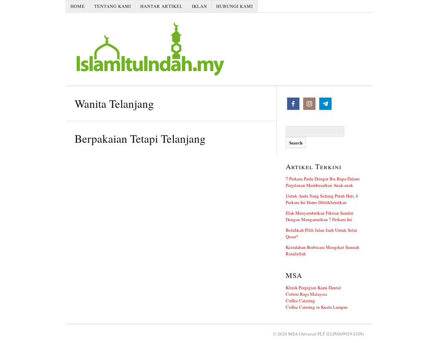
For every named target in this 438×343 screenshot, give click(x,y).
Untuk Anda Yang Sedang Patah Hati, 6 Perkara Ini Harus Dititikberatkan (322, 199)
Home (77, 6)
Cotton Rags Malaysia (306, 294)
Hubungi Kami (234, 6)
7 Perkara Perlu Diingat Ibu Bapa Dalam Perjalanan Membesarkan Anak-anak (322, 182)
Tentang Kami (112, 6)
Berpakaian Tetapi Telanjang (140, 138)
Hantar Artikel (161, 6)
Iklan (199, 6)
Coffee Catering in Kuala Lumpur (317, 307)
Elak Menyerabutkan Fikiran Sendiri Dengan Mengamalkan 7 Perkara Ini (319, 216)
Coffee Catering (300, 300)
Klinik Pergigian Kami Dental (313, 287)
